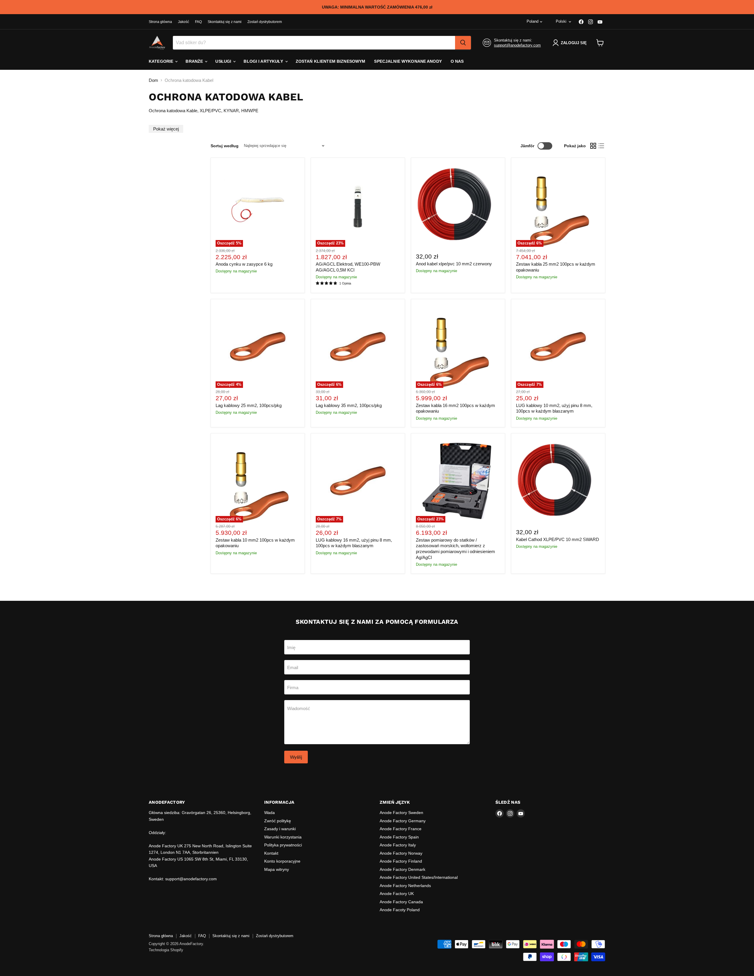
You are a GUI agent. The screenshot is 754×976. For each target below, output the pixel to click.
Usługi (223, 61)
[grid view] (593, 146)
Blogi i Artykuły (264, 61)
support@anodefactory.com (517, 45)
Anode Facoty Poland (400, 909)
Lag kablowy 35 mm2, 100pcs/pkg (349, 405)
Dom (153, 80)
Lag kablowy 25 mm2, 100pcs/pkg (249, 405)
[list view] (601, 146)
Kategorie (161, 61)
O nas (457, 61)
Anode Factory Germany (403, 820)
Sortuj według (225, 145)
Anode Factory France (400, 828)
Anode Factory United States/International (419, 877)
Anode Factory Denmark (402, 869)
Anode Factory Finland (401, 861)
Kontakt (271, 853)
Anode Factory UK (397, 893)
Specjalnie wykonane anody (408, 61)
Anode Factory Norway (401, 853)
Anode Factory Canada (401, 901)
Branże (195, 61)
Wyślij (296, 757)
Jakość (183, 22)
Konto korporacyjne (282, 861)
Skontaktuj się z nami (225, 22)
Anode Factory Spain (399, 837)
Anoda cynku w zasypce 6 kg (244, 264)
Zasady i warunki (280, 828)
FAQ (198, 22)
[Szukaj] (463, 42)
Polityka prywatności (283, 845)
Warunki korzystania (283, 837)
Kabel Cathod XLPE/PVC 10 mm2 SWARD (557, 539)
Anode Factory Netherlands (405, 885)
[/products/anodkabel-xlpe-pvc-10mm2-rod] (458, 205)
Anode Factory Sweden (401, 812)
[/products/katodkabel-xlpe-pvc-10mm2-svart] (558, 481)
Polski (561, 21)
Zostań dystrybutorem (264, 22)
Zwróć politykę (277, 820)
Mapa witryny (276, 869)
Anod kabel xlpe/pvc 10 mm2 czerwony (454, 263)
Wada (269, 812)
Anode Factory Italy (398, 845)
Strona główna (160, 22)
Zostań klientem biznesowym (331, 61)
